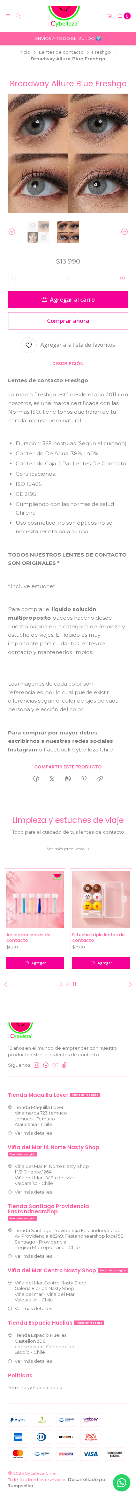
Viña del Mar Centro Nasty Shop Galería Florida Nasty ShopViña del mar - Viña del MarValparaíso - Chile (50, 1291)
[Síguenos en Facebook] (46, 1065)
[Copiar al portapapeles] (100, 779)
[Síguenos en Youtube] (55, 1065)
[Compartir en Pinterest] (83, 779)
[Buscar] (18, 16)
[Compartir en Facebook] (36, 779)
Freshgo (101, 52)
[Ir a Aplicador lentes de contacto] (35, 899)
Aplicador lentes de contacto (28, 937)
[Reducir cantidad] (13, 278)
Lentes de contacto (61, 52)
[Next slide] (123, 232)
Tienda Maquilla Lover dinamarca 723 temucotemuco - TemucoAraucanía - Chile (41, 1115)
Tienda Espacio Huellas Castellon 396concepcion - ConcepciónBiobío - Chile (44, 1343)
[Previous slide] (13, 232)
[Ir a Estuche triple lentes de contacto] (101, 899)
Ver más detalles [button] (33, 1133)
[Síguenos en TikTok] (64, 1065)
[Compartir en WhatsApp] (67, 779)
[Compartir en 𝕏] (52, 779)
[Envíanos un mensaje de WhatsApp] (121, 1482)
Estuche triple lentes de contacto (98, 937)
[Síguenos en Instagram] (36, 1065)
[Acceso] (110, 16)
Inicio (24, 52)
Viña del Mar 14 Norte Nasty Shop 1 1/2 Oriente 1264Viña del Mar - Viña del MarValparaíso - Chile (52, 1174)
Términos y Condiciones (35, 1387)
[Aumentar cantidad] (122, 278)
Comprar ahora (68, 321)
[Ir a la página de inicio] (64, 16)
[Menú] (8, 16)
